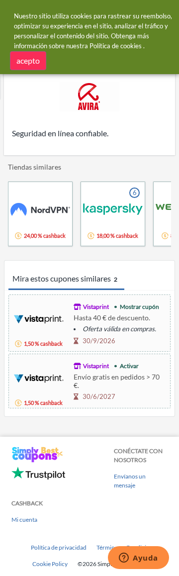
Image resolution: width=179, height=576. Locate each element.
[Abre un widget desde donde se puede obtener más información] (138, 558)
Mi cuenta (24, 519)
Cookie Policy (50, 564)
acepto (28, 60)
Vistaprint (96, 306)
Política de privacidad (59, 547)
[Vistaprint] (39, 318)
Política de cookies (116, 46)
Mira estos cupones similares (64, 278)
